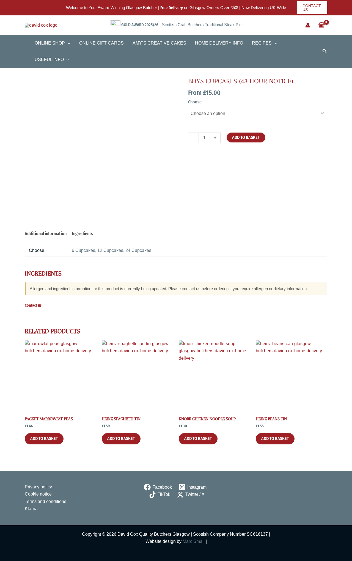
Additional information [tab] (46, 233)
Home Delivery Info (219, 43)
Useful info (49, 59)
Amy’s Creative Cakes (159, 43)
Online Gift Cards (101, 43)
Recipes (262, 43)
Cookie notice (38, 494)
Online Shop (50, 43)
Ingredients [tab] (82, 233)
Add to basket (246, 137)
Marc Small (194, 541)
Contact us (33, 305)
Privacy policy (38, 487)
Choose (195, 102)
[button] (312, 7)
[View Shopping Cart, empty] (321, 25)
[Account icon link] (307, 25)
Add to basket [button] (44, 438)
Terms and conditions (45, 501)
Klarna (31, 508)
